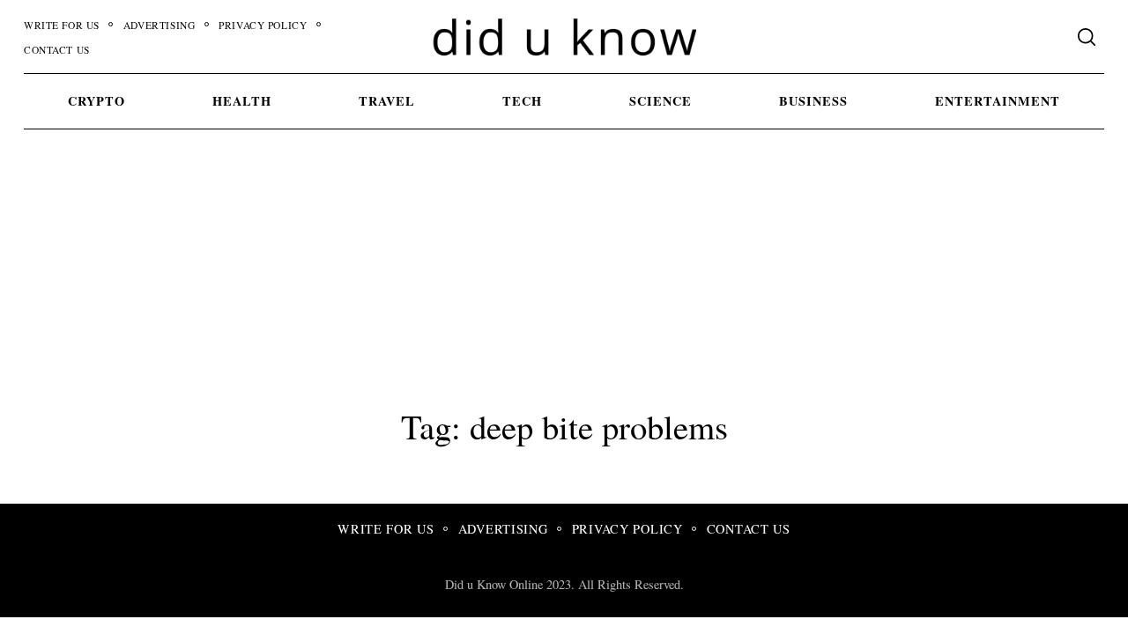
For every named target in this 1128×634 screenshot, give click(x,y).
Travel (387, 101)
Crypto (96, 101)
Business (813, 101)
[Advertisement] (564, 264)
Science (660, 101)
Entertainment (997, 101)
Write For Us (62, 25)
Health (241, 101)
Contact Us (57, 49)
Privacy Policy (263, 25)
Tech (522, 101)
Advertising (159, 25)
